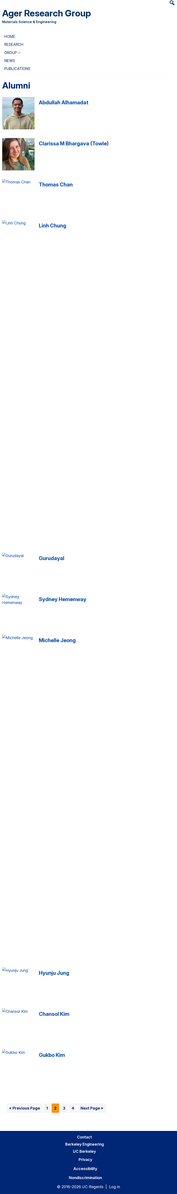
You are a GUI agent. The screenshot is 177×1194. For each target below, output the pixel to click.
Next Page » (91, 1109)
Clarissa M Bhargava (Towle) (74, 143)
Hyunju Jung (54, 973)
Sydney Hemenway (62, 599)
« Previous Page (24, 1109)
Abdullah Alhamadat (63, 102)
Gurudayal (51, 558)
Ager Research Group (46, 13)
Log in (114, 1186)
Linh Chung (52, 225)
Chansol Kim (54, 1014)
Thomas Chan (56, 184)
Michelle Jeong (57, 640)
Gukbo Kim (52, 1055)
